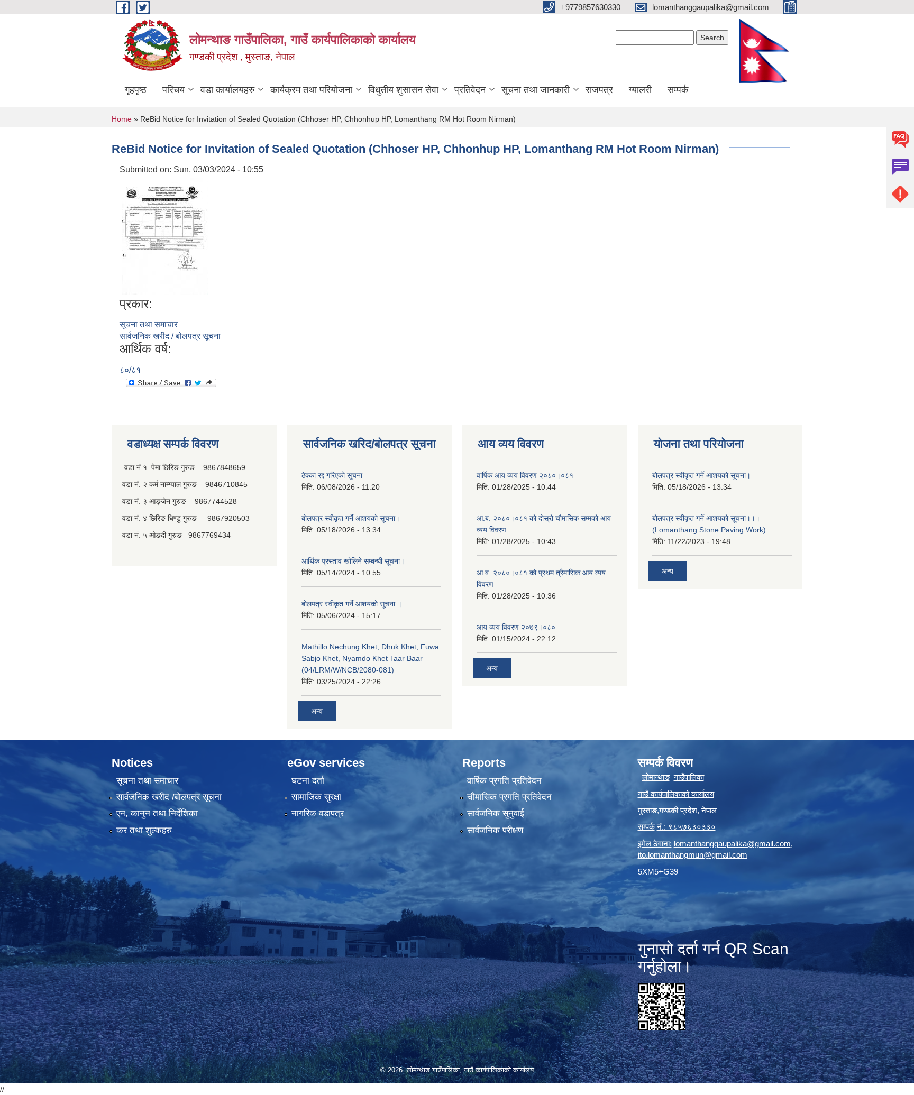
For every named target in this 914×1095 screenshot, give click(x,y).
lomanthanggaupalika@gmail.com (732, 843)
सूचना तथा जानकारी (535, 90)
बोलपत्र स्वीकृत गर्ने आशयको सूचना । (351, 604)
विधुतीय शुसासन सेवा (403, 90)
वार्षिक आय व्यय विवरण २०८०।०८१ (525, 475)
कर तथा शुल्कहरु (144, 830)
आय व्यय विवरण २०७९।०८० (516, 627)
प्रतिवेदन (470, 90)
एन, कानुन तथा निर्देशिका (157, 813)
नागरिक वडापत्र (317, 813)
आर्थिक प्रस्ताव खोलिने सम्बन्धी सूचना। (353, 561)
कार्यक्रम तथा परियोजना (311, 90)
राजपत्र (599, 90)
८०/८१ (130, 369)
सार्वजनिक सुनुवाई (495, 813)
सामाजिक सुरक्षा (316, 797)
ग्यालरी (640, 90)
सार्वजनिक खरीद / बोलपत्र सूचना (170, 336)
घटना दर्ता (307, 781)
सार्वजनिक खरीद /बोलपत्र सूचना (169, 797)
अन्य (317, 711)
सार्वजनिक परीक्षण (495, 830)
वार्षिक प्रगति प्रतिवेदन (504, 781)
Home (122, 119)
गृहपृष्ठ (136, 90)
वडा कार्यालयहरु (227, 90)
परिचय (173, 90)
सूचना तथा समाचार (149, 324)
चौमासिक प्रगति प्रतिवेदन (509, 797)
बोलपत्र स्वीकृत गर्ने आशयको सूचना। (350, 518)
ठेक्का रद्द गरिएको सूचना (331, 475)
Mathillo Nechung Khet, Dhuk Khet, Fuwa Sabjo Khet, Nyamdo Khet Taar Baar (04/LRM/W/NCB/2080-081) (370, 658)
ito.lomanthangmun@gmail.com (692, 854)
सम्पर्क (678, 90)
